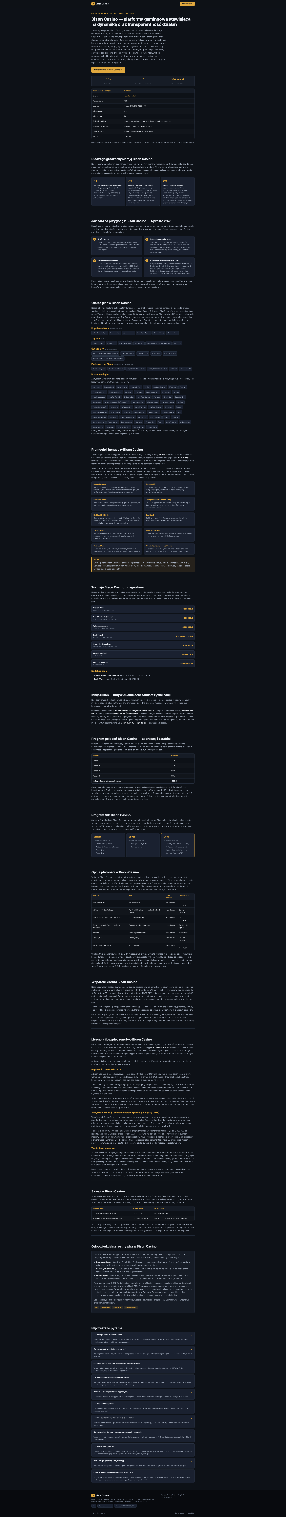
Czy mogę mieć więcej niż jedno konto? (109, 1349)
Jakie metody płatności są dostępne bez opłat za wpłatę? (117, 1363)
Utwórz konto (187, 4)
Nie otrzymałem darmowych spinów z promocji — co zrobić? (118, 1432)
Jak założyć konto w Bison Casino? (108, 1335)
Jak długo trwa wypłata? (104, 1404)
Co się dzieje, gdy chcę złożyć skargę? (109, 1461)
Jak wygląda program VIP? (104, 1446)
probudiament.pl (129, 96)
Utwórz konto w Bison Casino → (108, 70)
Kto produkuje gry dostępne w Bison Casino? (111, 1377)
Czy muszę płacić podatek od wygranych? (111, 1392)
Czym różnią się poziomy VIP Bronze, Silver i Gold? (114, 1472)
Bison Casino (101, 4)
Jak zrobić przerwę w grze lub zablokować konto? (114, 1418)
